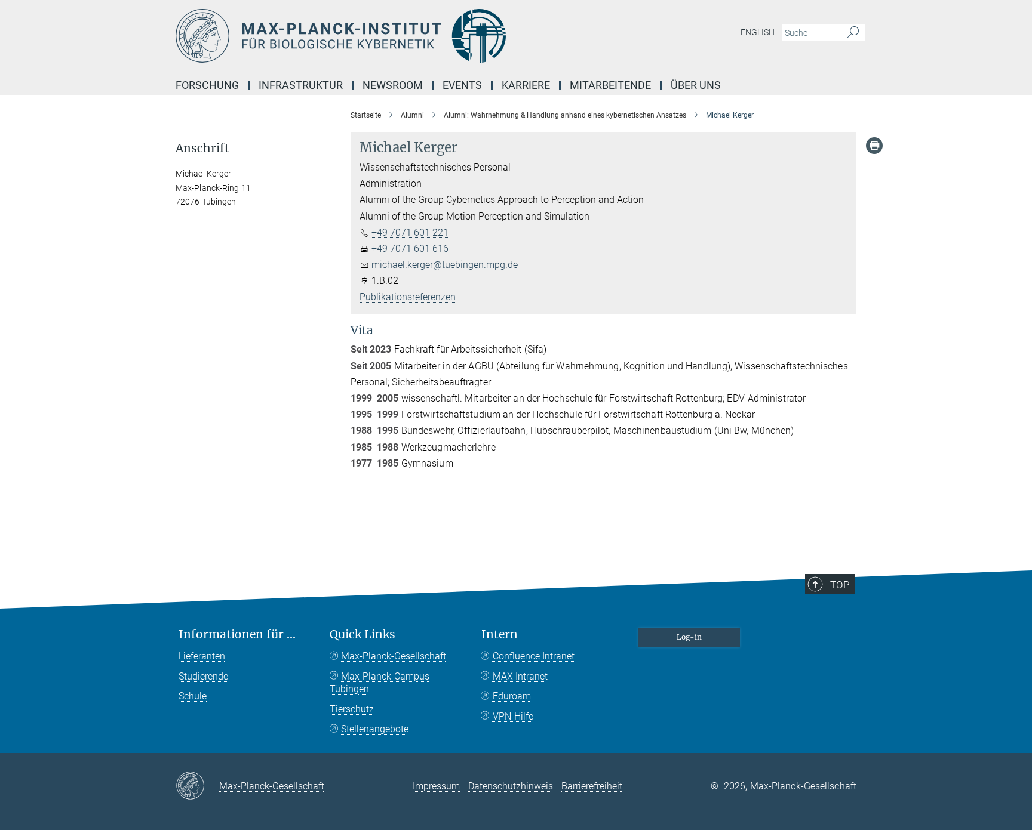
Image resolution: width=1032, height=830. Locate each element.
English (758, 32)
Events (462, 85)
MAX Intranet (520, 676)
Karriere (526, 85)
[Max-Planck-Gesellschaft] (197, 786)
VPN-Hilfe (513, 716)
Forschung (207, 85)
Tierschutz (352, 709)
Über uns (696, 85)
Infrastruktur (301, 85)
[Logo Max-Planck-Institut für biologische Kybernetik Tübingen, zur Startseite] (400, 36)
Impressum (436, 786)
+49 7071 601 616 (410, 248)
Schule (193, 696)
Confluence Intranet (534, 656)
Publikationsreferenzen (408, 297)
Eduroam (512, 696)
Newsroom (393, 85)
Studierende (203, 676)
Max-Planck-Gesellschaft (393, 656)
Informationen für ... (237, 634)
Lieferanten (202, 656)
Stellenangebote (374, 729)
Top (839, 585)
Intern (499, 634)
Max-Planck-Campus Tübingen (379, 683)
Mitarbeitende (610, 85)
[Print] (874, 146)
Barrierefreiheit (591, 786)
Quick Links (362, 634)
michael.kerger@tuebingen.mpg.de (444, 264)
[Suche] (853, 32)
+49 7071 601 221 (410, 232)
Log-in (689, 636)
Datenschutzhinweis (510, 786)
